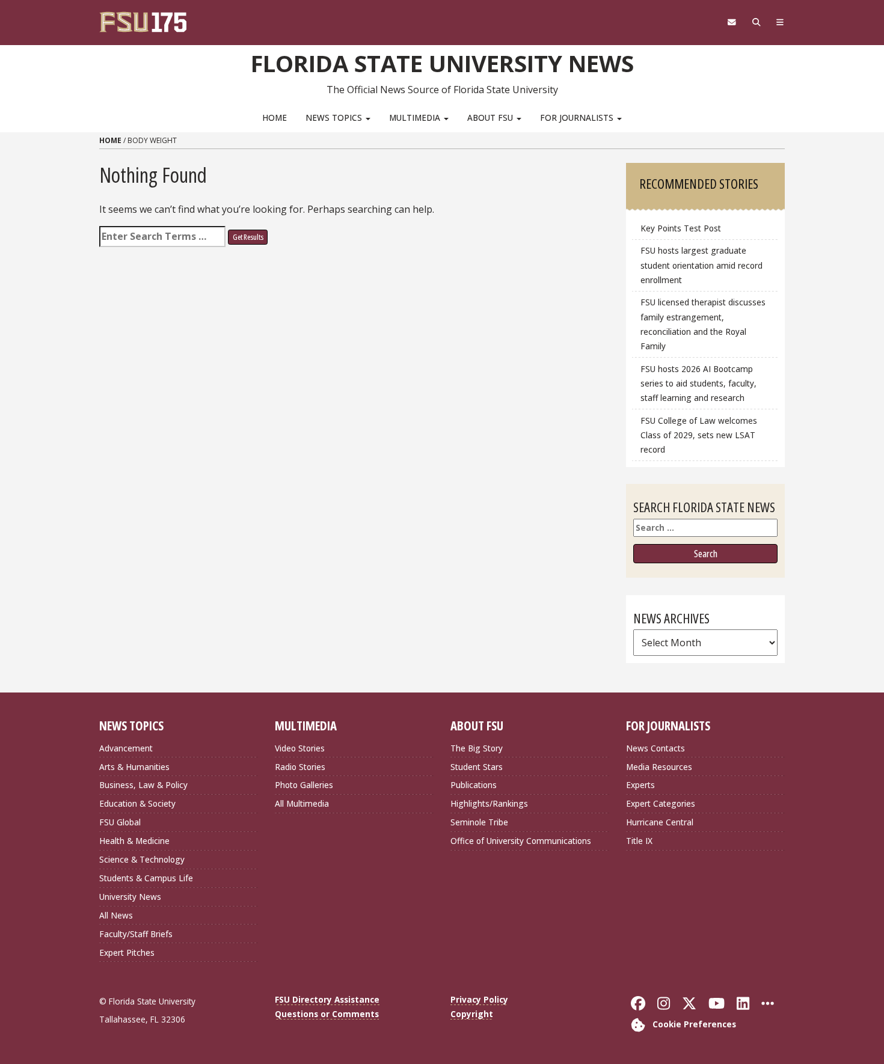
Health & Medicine (134, 840)
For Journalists (578, 117)
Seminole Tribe (479, 822)
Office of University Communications (520, 840)
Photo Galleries (304, 784)
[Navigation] (780, 22)
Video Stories (300, 748)
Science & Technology (142, 859)
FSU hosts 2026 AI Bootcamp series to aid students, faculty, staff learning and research (698, 383)
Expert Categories (660, 803)
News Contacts (655, 748)
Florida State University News (442, 63)
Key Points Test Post (680, 228)
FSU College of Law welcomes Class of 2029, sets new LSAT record (698, 435)
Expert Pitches (127, 952)
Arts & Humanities (134, 766)
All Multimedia (302, 803)
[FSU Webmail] (731, 22)
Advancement (126, 748)
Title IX (639, 840)
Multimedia (416, 117)
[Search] (756, 22)
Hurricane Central (659, 822)
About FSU (491, 117)
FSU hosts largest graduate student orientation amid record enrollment (701, 265)
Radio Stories (300, 766)
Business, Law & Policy (143, 784)
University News (130, 896)
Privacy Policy (479, 999)
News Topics (334, 117)
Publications (473, 784)
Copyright (471, 1014)
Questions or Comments (327, 1014)
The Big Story (476, 748)
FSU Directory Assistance (327, 999)
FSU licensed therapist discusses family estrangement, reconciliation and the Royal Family (703, 323)
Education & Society (137, 803)
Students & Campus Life (146, 878)
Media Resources (659, 766)
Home (274, 117)
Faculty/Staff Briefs (136, 934)
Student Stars (476, 766)
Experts (640, 784)
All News (116, 915)
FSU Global (120, 822)
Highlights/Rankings (489, 803)
